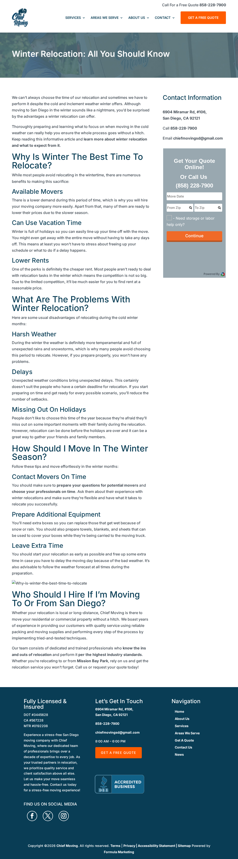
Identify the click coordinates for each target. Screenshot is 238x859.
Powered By (212, 274)
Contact (163, 18)
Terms (115, 846)
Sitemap (184, 846)
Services (73, 18)
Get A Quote (184, 740)
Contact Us (183, 747)
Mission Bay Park (92, 660)
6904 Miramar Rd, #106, (114, 709)
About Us (136, 18)
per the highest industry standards (110, 654)
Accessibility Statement (156, 846)
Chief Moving (67, 846)
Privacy (129, 846)
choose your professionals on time (43, 491)
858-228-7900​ (183, 128)
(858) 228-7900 (194, 185)
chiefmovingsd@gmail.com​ (198, 138)
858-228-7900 (212, 5)
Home (179, 711)
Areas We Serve (105, 18)
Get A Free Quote (203, 18)
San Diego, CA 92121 (111, 715)
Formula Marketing (119, 852)
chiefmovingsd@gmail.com (117, 732)
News (179, 754)
